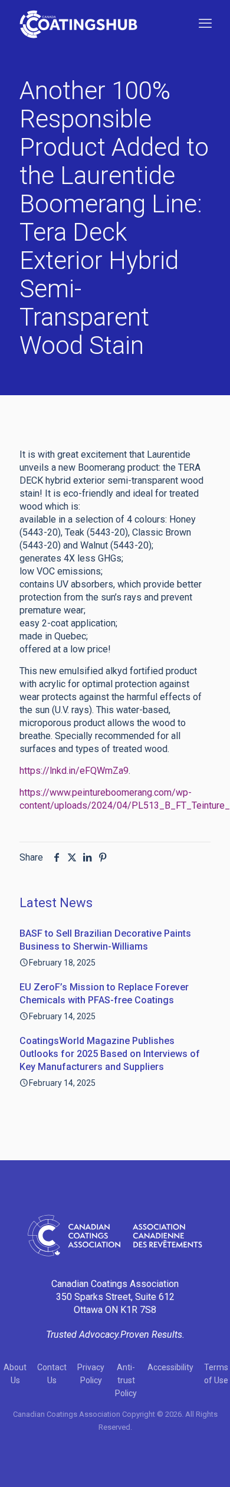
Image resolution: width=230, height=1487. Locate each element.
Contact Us (52, 1374)
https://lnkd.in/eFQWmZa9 (74, 770)
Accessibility (170, 1367)
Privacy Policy (90, 1374)
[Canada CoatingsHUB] (78, 23)
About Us (15, 1374)
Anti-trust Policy (126, 1380)
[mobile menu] (205, 24)
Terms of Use (216, 1374)
